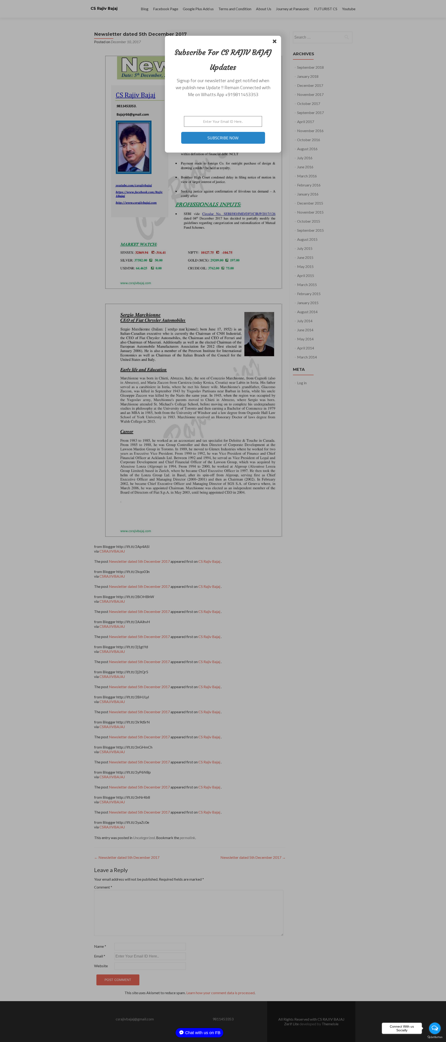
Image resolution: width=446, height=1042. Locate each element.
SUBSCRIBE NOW (223, 138)
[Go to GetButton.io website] (434, 1037)
